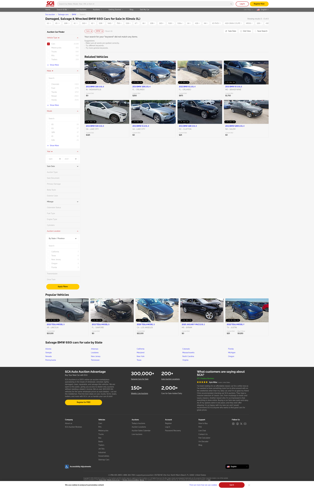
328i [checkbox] (53, 132)
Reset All (108, 31)
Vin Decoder (203, 441)
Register (168, 423)
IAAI (209, 480)
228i (152, 23)
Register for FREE (83, 402)
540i (110, 23)
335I (259, 23)
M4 (206, 23)
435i (197, 23)
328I (67, 23)
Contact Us (203, 434)
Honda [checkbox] (54, 100)
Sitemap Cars (103, 460)
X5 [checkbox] (52, 124)
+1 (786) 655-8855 (115, 475)
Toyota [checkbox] (54, 92)
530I (170, 23)
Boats (100, 441)
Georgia (48, 353)
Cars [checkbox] (53, 44)
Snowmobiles (103, 456)
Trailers (101, 445)
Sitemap (142, 480)
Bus (99, 438)
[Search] (231, 3)
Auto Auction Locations (170, 379)
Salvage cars (63, 14)
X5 (57, 23)
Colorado (186, 349)
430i (268, 23)
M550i (249, 23)
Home (47, 10)
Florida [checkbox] (54, 267)
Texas (139, 360)
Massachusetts (188, 353)
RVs (99, 427)
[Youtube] (245, 423)
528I (101, 23)
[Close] (249, 485)
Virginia (185, 360)
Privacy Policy (102, 480)
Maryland (140, 353)
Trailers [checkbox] (54, 59)
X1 (76, 23)
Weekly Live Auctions (139, 393)
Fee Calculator (204, 438)
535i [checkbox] (53, 140)
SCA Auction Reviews (73, 427)
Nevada (48, 356)
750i (119, 23)
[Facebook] (237, 423)
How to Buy (203, 423)
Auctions (96, 10)
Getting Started (115, 10)
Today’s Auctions (138, 423)
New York (140, 356)
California (140, 349)
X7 (136, 23)
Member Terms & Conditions (131, 480)
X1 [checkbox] (52, 136)
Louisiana (94, 353)
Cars (88, 31)
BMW (74, 14)
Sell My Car (144, 10)
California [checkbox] (55, 252)
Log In (242, 4)
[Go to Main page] (50, 4)
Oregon (231, 356)
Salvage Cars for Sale (139, 379)
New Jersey (95, 356)
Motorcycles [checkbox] (56, 48)
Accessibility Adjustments (80, 467)
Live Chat (202, 431)
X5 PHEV (216, 23)
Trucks (101, 434)
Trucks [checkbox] (54, 52)
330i (84, 23)
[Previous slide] (86, 31)
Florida (231, 349)
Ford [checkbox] (53, 88)
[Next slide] (219, 31)
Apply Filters (63, 287)
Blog (131, 10)
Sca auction (50, 14)
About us (68, 423)
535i (128, 23)
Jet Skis (101, 449)
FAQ (200, 427)
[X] (241, 424)
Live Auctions (81, 10)
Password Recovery (173, 431)
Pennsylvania (50, 360)
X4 (189, 23)
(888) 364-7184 (129, 475)
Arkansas (94, 349)
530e (180, 23)
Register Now (259, 4)
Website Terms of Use (113, 480)
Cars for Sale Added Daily (171, 393)
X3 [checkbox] (52, 128)
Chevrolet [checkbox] (55, 84)
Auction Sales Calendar (141, 431)
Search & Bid (62, 10)
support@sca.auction (144, 475)
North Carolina (188, 356)
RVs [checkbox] (52, 56)
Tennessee (95, 360)
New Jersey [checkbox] (56, 260)
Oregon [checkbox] (54, 263)
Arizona (48, 349)
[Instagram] (233, 423)
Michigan (231, 353)
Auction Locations (139, 427)
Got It (232, 485)
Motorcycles (103, 431)
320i (161, 23)
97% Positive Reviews (205, 378)
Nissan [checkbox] (54, 96)
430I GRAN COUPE (233, 23)
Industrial (102, 452)
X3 (49, 23)
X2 (93, 23)
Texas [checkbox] (53, 256)
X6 (144, 23)
